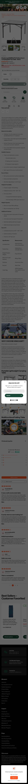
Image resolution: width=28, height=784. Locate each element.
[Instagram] (15, 400)
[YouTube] (17, 400)
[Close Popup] (25, 382)
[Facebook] (11, 400)
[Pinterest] (13, 400)
